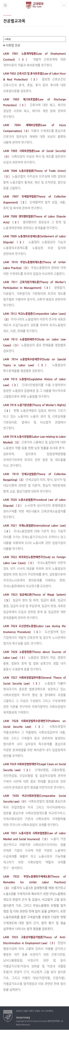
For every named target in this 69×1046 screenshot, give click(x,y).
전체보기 (5, 5)
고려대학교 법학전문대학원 (34, 5)
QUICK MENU (64, 5)
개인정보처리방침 (23, 1018)
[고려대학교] (8, 1016)
